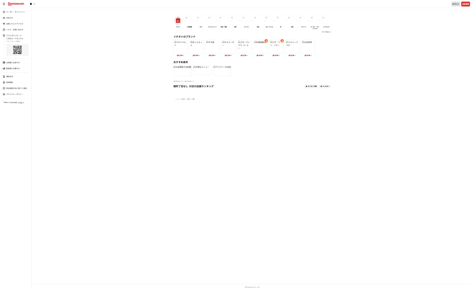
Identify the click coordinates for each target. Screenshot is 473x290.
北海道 (183, 99)
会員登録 (465, 4)
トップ (177, 99)
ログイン (455, 4)
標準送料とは (179, 81)
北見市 (188, 99)
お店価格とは (190, 81)
